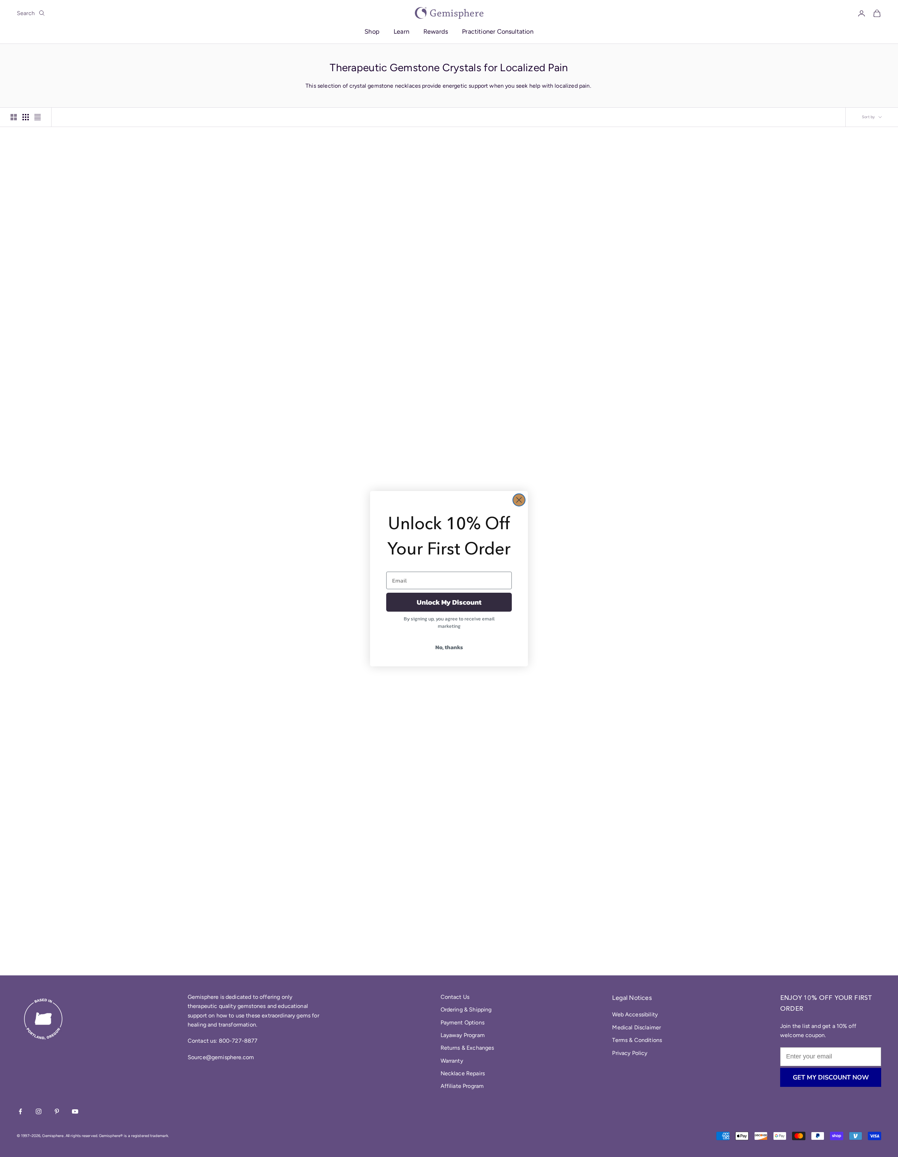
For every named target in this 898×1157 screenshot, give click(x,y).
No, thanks (449, 647)
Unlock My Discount (449, 602)
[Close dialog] (519, 500)
